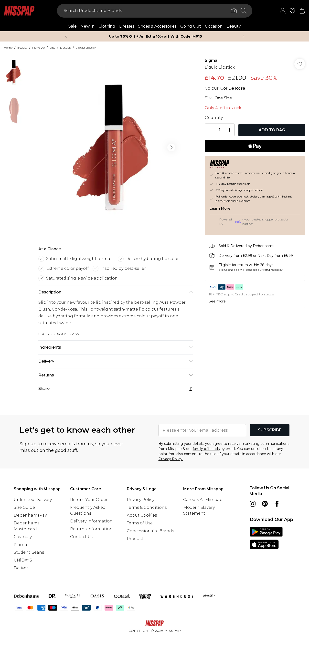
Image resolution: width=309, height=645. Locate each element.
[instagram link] (253, 504)
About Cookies (142, 515)
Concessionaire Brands (150, 531)
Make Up (38, 47)
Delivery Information (91, 521)
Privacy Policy (140, 499)
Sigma (211, 60)
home (8, 47)
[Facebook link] (277, 504)
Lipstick (65, 47)
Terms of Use (140, 523)
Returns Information (91, 529)
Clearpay (23, 536)
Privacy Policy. (171, 459)
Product (135, 538)
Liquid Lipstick (86, 47)
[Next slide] (243, 36)
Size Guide (24, 507)
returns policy (273, 269)
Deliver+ (22, 568)
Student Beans (29, 552)
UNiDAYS (23, 560)
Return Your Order (89, 499)
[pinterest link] (265, 504)
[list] (115, 147)
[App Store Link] (266, 538)
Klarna (20, 544)
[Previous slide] (66, 36)
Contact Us (81, 536)
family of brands (206, 449)
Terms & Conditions (147, 507)
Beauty (22, 47)
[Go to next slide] (171, 147)
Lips (52, 47)
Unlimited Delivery (33, 499)
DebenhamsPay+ (31, 515)
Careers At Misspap (203, 499)
